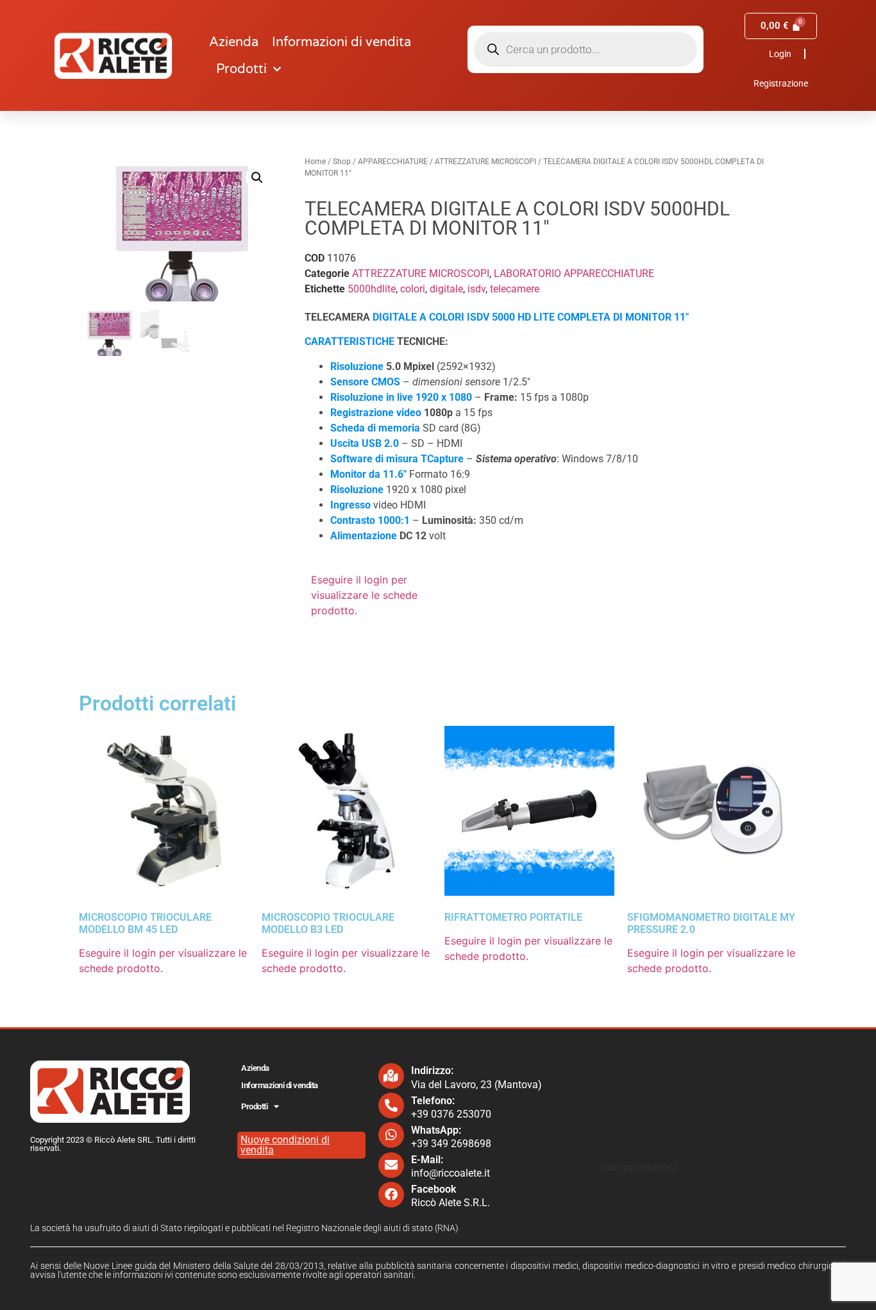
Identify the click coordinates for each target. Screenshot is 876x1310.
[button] (257, 177)
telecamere (514, 289)
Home (315, 161)
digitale (446, 289)
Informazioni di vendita (341, 42)
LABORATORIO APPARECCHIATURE (574, 273)
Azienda (233, 42)
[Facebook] (391, 1194)
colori (412, 289)
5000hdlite (372, 289)
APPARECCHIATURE (393, 161)
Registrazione (781, 83)
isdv (476, 289)
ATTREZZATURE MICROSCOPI (485, 161)
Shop (342, 161)
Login (780, 54)
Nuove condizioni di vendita (285, 1145)
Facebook (433, 1189)
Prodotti (241, 69)
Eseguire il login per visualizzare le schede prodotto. (364, 595)
